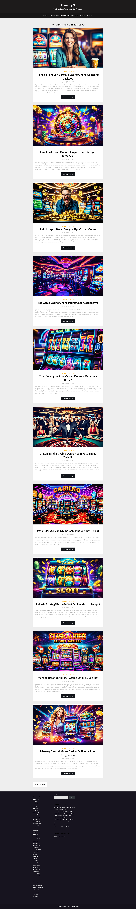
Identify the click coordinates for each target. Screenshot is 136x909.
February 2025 (36, 839)
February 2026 (36, 812)
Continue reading (68, 97)
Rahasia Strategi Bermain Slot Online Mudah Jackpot (68, 604)
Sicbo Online (45, 15)
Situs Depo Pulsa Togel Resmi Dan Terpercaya (68, 9)
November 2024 (36, 845)
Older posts (40, 784)
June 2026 (35, 804)
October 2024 (36, 847)
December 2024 (36, 843)
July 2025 (35, 828)
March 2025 (35, 836)
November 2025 (36, 819)
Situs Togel (82, 15)
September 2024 (37, 849)
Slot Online (89, 15)
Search (55, 794)
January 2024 (36, 867)
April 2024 (35, 860)
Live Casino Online (54, 15)
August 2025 (36, 825)
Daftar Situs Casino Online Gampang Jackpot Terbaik (68, 530)
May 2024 (35, 858)
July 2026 (35, 801)
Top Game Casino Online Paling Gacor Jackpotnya (68, 302)
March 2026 (35, 810)
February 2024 (36, 865)
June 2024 (35, 856)
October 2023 (36, 873)
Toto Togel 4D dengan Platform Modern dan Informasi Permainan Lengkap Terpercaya (64, 821)
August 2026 (36, 799)
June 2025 (35, 830)
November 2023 (36, 871)
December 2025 (36, 817)
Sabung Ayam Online (65, 15)
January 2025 (36, 841)
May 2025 (35, 832)
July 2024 (35, 854)
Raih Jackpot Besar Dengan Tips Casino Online (68, 229)
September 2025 (37, 823)
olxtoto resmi (36, 901)
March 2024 (35, 863)
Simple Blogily (75, 906)
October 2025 (36, 821)
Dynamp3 (68, 5)
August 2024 (36, 852)
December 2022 (36, 876)
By (64, 82)
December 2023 (36, 869)
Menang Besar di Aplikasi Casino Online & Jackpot (68, 677)
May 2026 (35, 806)
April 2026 (35, 808)
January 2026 (36, 814)
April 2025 (35, 834)
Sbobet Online (74, 15)
